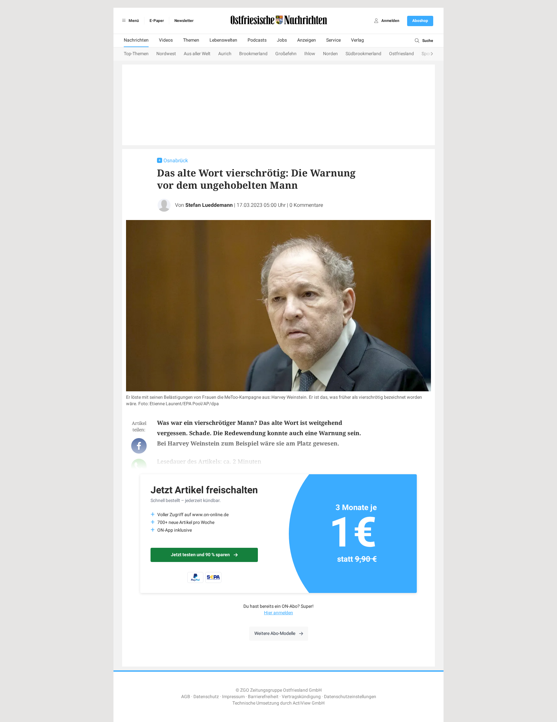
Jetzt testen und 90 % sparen (200, 554)
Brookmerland (253, 53)
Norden (330, 53)
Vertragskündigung (301, 696)
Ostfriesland (401, 53)
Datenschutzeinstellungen (350, 696)
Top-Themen (136, 53)
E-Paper (157, 20)
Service (333, 40)
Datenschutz (206, 696)
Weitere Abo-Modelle (274, 633)
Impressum (233, 696)
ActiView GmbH (309, 703)
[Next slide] (425, 54)
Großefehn (286, 53)
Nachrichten (136, 40)
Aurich (224, 53)
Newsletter (183, 20)
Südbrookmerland (363, 53)
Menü (133, 21)
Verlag (357, 40)
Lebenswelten (223, 40)
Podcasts (257, 40)
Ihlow (309, 53)
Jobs (282, 40)
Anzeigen (306, 40)
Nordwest (166, 53)
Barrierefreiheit (263, 696)
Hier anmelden (278, 612)
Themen (191, 40)
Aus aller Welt (197, 53)
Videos (166, 40)
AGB (185, 696)
